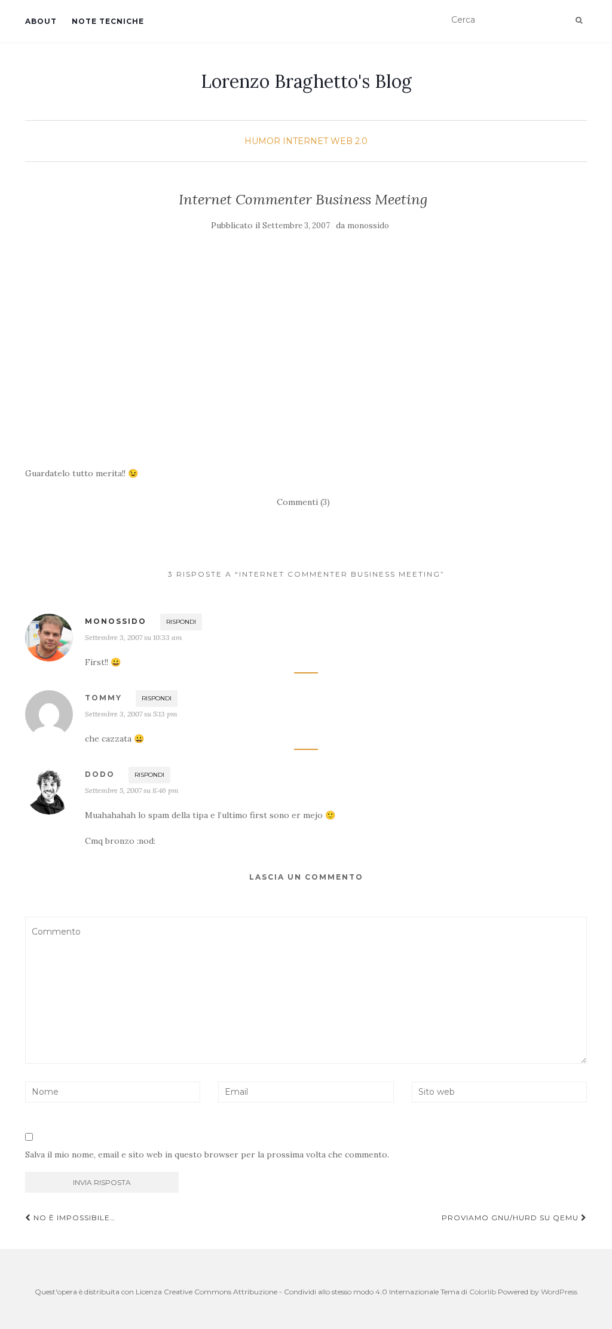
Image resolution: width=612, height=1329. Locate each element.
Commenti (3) (303, 502)
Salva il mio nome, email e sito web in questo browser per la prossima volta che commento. (207, 1154)
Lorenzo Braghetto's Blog (306, 81)
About (41, 21)
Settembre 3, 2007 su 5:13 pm (131, 713)
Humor (262, 141)
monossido (368, 226)
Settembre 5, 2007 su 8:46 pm (132, 790)
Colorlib (482, 1291)
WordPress (559, 1291)
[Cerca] (579, 20)
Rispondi (181, 622)
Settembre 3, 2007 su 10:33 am (133, 637)
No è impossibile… (73, 1217)
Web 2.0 (349, 141)
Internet (305, 141)
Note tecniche (108, 21)
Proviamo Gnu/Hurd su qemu (511, 1217)
